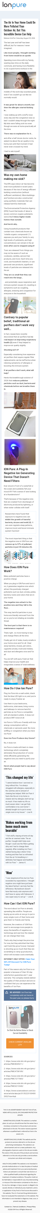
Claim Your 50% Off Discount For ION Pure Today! (19, 962)
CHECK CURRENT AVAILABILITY (20, 1043)
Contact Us (8, 1207)
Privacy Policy (31, 1207)
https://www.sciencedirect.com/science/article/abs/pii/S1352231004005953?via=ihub (20, 1093)
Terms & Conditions (19, 1207)
